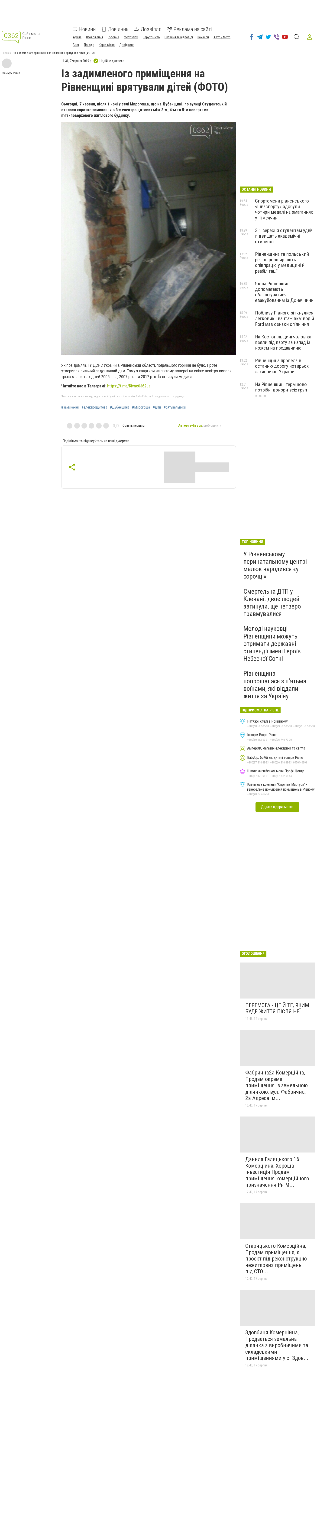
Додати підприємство (277, 807)
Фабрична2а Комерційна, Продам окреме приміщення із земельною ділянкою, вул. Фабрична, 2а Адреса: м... (276, 1085)
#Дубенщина (119, 407)
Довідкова (126, 45)
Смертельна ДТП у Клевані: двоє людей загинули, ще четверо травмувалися (272, 603)
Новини (87, 29)
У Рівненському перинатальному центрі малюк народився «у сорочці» (275, 565)
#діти (157, 407)
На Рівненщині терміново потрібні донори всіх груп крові (281, 390)
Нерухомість (151, 37)
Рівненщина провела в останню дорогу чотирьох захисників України (282, 366)
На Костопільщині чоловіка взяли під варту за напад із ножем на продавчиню (283, 342)
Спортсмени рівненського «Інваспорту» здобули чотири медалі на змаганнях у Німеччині (284, 209)
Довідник (118, 29)
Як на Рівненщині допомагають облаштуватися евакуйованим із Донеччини (284, 292)
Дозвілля (151, 29)
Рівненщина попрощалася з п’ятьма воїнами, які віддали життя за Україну (274, 685)
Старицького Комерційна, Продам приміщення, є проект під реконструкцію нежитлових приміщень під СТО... (276, 1259)
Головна (113, 37)
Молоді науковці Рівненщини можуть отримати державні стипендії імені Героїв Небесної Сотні (272, 643)
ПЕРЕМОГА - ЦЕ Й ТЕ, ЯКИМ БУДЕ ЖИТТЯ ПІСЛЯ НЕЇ (277, 1008)
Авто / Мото (221, 37)
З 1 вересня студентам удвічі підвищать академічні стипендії (284, 236)
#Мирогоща (141, 407)
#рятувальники (175, 407)
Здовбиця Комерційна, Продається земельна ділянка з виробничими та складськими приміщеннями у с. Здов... (276, 1345)
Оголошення (94, 37)
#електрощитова (94, 407)
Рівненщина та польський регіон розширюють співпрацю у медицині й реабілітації (282, 262)
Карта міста (107, 45)
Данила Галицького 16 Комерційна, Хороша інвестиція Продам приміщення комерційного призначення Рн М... (277, 1172)
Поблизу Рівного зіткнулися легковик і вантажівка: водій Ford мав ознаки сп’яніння (284, 318)
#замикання (70, 407)
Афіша (77, 37)
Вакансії (203, 37)
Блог (76, 45)
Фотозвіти (131, 37)
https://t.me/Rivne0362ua (128, 385)
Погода (89, 45)
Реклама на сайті (193, 29)
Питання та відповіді (179, 37)
